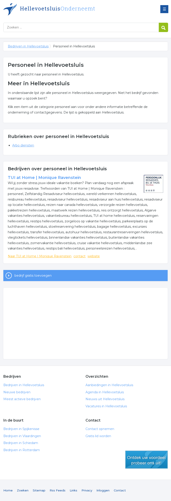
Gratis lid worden (98, 436)
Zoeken (22, 490)
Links (73, 490)
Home (8, 490)
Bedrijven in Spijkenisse (21, 429)
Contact (120, 490)
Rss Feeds (57, 490)
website (94, 256)
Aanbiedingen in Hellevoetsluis (109, 385)
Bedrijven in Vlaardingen (22, 436)
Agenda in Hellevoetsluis (105, 392)
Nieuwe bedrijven (17, 392)
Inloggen (103, 490)
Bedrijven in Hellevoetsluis (59, 9)
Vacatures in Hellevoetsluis (106, 406)
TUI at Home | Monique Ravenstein (44, 177)
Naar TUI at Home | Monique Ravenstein (39, 256)
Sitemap (39, 490)
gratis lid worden (146, 460)
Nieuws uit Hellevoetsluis (105, 399)
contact (79, 256)
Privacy (86, 490)
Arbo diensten (23, 145)
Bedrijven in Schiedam (20, 443)
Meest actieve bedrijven (22, 399)
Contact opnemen (100, 429)
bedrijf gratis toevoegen (33, 276)
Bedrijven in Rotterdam (21, 450)
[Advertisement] (85, 323)
